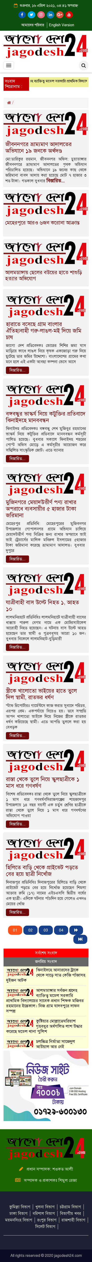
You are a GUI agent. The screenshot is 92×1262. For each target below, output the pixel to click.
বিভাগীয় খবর (70, 1213)
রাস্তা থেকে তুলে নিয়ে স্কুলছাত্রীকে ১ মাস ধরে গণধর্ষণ (42, 782)
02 (30, 930)
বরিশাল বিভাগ (44, 1213)
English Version (61, 25)
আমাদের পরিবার (32, 25)
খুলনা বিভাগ (45, 1207)
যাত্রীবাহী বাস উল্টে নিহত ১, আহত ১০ (42, 605)
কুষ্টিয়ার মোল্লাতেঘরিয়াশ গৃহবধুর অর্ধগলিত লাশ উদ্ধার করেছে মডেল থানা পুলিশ (44, 1026)
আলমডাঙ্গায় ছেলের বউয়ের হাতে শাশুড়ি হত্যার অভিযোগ (43, 275)
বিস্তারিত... (55, 181)
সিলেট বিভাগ (45, 1226)
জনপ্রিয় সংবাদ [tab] (46, 961)
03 (46, 930)
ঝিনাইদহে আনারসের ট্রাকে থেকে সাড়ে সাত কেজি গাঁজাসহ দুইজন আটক (45, 975)
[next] (76, 930)
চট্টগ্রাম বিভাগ (70, 1207)
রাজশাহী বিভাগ (73, 1220)
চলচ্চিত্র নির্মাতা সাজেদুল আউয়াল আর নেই (55, 1044)
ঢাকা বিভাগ (18, 1213)
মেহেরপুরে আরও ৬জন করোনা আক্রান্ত (42, 223)
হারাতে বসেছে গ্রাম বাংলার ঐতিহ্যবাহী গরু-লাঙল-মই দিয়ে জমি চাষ (43, 331)
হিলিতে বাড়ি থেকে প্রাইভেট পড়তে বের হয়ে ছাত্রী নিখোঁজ (42, 871)
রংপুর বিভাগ (47, 1220)
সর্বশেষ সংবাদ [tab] (46, 952)
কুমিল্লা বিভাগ (19, 1207)
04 (61, 930)
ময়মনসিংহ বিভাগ (18, 1220)
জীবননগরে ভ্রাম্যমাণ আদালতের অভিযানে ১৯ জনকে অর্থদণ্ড (38, 147)
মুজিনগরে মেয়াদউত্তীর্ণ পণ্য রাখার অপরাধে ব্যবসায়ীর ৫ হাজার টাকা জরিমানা (41, 509)
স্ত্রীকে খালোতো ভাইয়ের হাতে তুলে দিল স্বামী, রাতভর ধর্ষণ (41, 694)
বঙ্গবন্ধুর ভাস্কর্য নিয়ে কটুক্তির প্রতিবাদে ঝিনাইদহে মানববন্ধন (45, 417)
